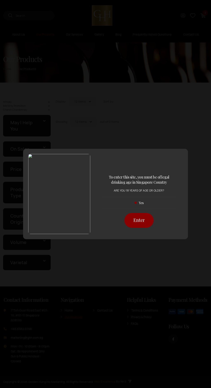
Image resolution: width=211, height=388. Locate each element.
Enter (139, 220)
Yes (141, 203)
